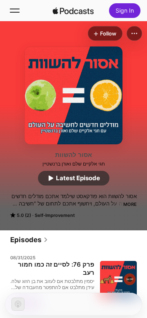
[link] (29, 239)
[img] (73, 11)
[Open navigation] (15, 11)
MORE (130, 204)
